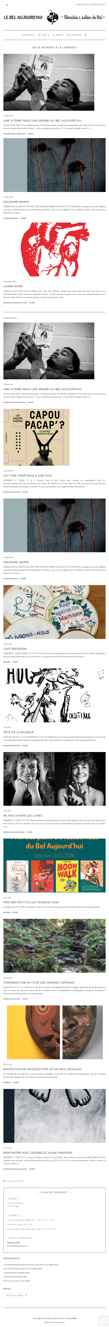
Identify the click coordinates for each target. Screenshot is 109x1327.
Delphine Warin (16, 201)
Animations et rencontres (11, 303)
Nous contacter (74, 35)
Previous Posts (15, 1181)
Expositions (14, 218)
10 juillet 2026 (8, 197)
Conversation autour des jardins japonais (38, 982)
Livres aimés (13, 286)
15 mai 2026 (7, 1064)
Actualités (27, 35)
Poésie (22, 832)
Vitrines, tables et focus (18, 134)
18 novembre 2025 (9, 281)
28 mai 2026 (7, 978)
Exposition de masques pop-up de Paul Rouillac (42, 1069)
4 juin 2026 (7, 811)
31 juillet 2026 (8, 116)
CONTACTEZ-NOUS (97, 4)
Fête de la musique (18, 732)
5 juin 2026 (7, 727)
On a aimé (43, 35)
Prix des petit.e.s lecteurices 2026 (31, 902)
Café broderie (15, 648)
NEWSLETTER (83, 4)
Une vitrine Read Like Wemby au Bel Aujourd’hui (42, 120)
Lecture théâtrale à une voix (27, 475)
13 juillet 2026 (8, 471)
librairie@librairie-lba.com (17, 1246)
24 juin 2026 (7, 644)
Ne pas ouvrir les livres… (23, 815)
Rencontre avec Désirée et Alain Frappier (37, 1152)
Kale (74, 1318)
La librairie (57, 35)
